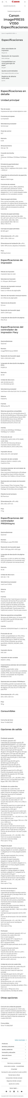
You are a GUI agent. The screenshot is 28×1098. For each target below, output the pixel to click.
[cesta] (2, 2)
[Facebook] (6, 1091)
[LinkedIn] (14, 1091)
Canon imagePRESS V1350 (8, 33)
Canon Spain (13, 1088)
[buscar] (6, 2)
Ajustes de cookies (14, 1084)
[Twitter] (17, 1091)
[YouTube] (21, 1091)
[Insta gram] (10, 1091)
